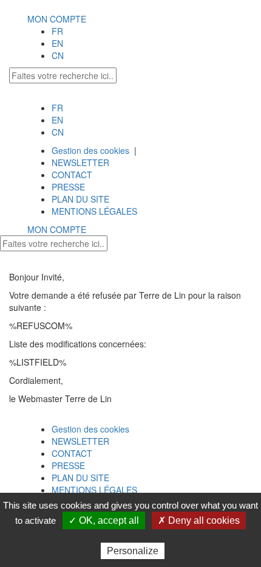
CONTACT (72, 175)
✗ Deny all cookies (199, 520)
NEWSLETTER (80, 162)
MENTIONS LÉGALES (94, 211)
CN (58, 55)
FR (57, 31)
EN (57, 43)
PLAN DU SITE (80, 199)
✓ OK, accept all (104, 520)
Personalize (132, 551)
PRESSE (68, 187)
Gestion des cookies (90, 150)
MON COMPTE (56, 19)
